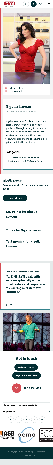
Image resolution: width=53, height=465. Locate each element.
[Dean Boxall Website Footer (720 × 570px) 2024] (26, 332)
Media (39, 160)
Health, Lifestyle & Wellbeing (22, 160)
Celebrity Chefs (16, 88)
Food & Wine (33, 157)
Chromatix (21, 455)
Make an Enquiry (26, 367)
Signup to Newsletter (26, 375)
